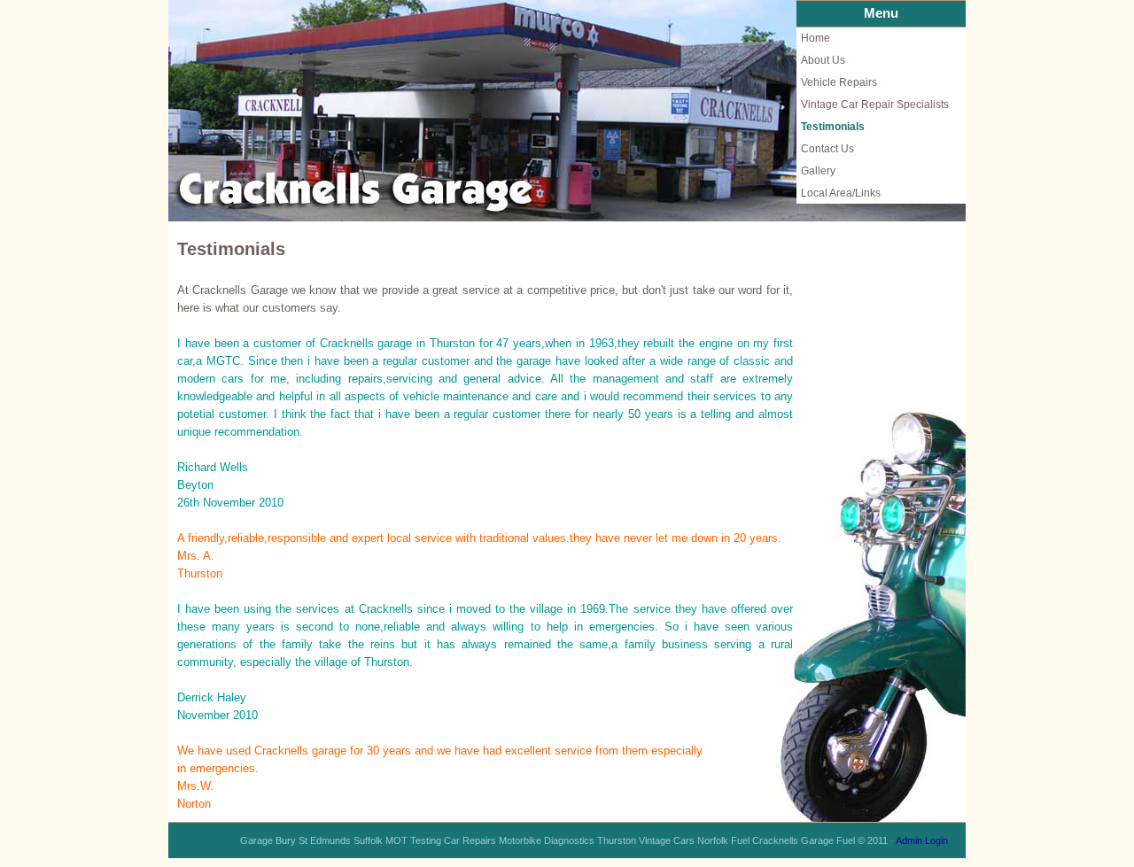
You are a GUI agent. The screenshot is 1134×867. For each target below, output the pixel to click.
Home (815, 38)
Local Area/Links (841, 193)
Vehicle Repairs (839, 82)
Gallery (818, 171)
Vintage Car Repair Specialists (875, 104)
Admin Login (922, 840)
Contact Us (827, 149)
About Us (823, 60)
